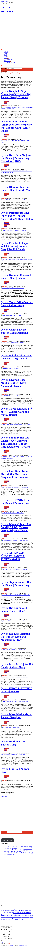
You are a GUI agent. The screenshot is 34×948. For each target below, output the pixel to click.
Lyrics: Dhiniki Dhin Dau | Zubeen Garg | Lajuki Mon (16, 188)
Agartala (2, 910)
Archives (3, 926)
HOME (6, 52)
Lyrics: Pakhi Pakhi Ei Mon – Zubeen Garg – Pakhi (16, 357)
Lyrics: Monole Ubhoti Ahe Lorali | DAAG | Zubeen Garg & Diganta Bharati (16, 527)
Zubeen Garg (17, 919)
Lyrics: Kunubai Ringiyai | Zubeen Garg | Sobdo (16, 276)
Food (5, 55)
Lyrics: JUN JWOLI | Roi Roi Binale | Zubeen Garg (15, 501)
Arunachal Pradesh (10, 910)
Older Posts (4, 796)
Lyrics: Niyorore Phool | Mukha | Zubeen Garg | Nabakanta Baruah (14, 382)
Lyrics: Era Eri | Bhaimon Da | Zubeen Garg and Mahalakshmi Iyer (15, 636)
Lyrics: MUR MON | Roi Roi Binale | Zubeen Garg (17, 666)
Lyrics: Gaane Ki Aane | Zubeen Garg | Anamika (14, 331)
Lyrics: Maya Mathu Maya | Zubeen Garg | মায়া (16, 716)
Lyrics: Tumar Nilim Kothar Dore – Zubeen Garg (17, 304)
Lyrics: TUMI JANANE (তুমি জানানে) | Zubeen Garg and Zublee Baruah (16, 411)
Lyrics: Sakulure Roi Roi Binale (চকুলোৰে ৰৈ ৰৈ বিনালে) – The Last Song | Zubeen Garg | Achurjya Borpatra (15, 442)
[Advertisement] (17, 31)
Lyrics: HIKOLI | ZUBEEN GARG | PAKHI (16, 690)
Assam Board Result (26, 910)
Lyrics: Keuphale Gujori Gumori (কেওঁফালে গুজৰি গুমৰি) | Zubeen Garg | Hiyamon (16, 94)
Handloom (22, 915)
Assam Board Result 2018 (7, 913)
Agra (5, 910)
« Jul (2, 942)
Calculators (7, 61)
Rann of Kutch (8, 919)
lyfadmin (4, 105)
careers (6, 56)
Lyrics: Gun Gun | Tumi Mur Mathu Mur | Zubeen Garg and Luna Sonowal (15, 474)
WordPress (10, 945)
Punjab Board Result (24, 917)
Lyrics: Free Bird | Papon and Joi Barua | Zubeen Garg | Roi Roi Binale (15, 246)
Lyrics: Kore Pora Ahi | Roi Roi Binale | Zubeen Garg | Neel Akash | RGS (16, 158)
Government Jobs (11, 915)
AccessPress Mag (22, 945)
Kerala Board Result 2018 (11, 917)
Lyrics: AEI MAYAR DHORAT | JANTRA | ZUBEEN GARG (13, 556)
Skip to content (4, 1)
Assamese (9, 59)
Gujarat (18, 915)
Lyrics (5, 58)
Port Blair (18, 917)
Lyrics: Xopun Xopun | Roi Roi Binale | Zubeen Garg (16, 584)
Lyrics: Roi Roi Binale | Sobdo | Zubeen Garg (14, 609)
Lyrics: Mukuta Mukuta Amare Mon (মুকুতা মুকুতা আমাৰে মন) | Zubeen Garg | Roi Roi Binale (16, 126)
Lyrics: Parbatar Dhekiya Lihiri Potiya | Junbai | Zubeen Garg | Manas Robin (17, 215)
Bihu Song (7, 224)
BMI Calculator (11, 62)
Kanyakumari (27, 915)
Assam (17, 909)
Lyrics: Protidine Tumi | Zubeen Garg (14, 743)
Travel (5, 53)
